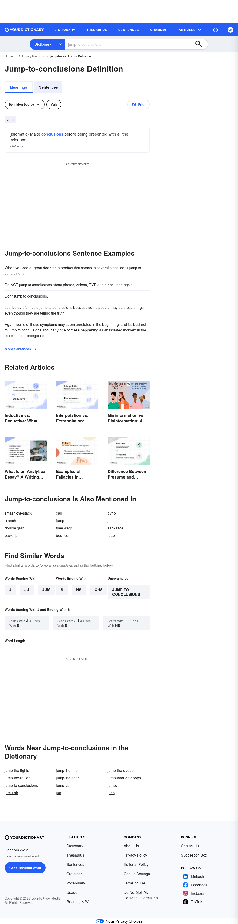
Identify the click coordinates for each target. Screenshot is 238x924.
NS (79, 589)
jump (60, 520)
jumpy (113, 785)
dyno (112, 513)
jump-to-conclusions (126, 592)
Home (9, 56)
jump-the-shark (68, 777)
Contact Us (190, 845)
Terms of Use (134, 883)
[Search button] (201, 44)
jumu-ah (11, 792)
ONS (99, 589)
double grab (14, 528)
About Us (131, 845)
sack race (115, 528)
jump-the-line (67, 770)
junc (111, 792)
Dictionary (42, 44)
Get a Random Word (25, 867)
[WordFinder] (230, 29)
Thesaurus (75, 855)
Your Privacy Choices (124, 921)
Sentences (48, 87)
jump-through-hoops (124, 777)
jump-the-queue (121, 770)
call (59, 513)
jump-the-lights (17, 770)
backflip (11, 535)
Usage (71, 892)
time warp (64, 528)
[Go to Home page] (24, 30)
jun (58, 792)
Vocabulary (75, 883)
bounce (62, 535)
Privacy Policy (135, 855)
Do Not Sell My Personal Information (141, 895)
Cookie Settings (137, 873)
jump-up (62, 785)
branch (10, 520)
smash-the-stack (18, 513)
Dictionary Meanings (31, 56)
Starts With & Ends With (24, 623)
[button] (215, 30)
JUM (46, 589)
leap (111, 535)
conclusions (52, 134)
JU (26, 589)
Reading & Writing (81, 901)
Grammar (74, 873)
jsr (110, 520)
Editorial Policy (136, 864)
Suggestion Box (194, 855)
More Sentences (18, 349)
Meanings (18, 87)
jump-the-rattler (17, 777)
